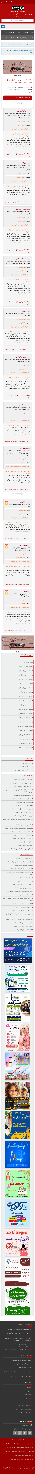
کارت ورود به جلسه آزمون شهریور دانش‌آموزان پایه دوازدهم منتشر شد (19, 1334)
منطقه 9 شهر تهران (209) (25, 701)
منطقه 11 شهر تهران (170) (25, 709)
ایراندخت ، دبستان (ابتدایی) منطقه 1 (23, 881)
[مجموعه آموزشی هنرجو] (17, 1272)
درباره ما (29, 1387)
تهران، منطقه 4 (22, 554)
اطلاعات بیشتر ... (8, 33)
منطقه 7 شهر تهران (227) (25, 692)
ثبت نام (3, 2)
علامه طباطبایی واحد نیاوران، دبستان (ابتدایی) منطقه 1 (18, 920)
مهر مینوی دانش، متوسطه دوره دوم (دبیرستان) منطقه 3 (18, 828)
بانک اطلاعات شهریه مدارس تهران (23, 770)
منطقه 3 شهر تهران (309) (25, 675)
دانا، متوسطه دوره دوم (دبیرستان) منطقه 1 (21, 904)
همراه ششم (21, 1440)
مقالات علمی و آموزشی (26, 1355)
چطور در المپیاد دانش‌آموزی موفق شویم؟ (21, 1377)
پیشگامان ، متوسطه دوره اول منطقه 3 (22, 839)
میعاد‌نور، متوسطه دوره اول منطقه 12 (23, 780)
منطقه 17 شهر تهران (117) (25, 735)
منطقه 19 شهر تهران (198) (25, 743)
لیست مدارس (8, 1444)
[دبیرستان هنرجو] (17, 67)
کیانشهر (22, 463)
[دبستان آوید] (17, 1213)
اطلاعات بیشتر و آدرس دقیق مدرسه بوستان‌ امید (17, 584)
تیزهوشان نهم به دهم (27, 1455)
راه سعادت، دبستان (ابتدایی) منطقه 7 (22, 911)
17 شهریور (22, 323)
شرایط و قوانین (27, 1395)
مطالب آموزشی (29, 1448)
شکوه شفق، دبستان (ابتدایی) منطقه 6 (22, 930)
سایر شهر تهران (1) (27, 662)
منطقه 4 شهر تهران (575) (25, 679)
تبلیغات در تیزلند (27, 1398)
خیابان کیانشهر (20, 177)
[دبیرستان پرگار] (17, 1154)
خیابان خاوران (21, 125)
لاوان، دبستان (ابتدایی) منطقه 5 (24, 842)
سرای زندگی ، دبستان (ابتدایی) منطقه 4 (22, 809)
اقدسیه (23, 603)
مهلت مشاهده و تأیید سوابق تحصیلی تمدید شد (19, 1329)
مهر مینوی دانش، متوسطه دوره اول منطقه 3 (21, 835)
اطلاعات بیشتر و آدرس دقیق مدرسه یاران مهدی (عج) (18, 397)
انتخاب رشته (18, 1455)
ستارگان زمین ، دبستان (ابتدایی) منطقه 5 (21, 849)
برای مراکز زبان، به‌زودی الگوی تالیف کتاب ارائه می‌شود (18, 1350)
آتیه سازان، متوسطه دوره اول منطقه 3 (22, 795)
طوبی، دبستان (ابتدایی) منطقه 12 (23, 888)
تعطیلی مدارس (20, 1448)
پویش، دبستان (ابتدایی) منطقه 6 (23, 816)
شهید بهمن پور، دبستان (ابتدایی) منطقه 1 (21, 869)
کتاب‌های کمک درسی (27, 1463)
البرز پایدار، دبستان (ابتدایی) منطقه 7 (22, 786)
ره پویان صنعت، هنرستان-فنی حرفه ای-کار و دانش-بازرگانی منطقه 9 (18, 899)
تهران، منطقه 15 (21, 121)
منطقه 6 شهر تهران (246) (25, 688)
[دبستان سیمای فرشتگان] (17, 1066)
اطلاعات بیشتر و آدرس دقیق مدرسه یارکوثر (15, 350)
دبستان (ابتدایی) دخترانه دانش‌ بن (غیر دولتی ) (18, 523)
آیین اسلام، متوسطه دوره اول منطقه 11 (22, 895)
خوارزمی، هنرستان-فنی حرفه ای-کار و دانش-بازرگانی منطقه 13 (18, 915)
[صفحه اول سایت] (18, 8)
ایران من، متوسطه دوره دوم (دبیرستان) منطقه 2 (20, 862)
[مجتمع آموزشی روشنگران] (17, 1125)
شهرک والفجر (21, 271)
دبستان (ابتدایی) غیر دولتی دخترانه (20, 518)
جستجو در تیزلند (19, 20)
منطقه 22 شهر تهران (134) (25, 748)
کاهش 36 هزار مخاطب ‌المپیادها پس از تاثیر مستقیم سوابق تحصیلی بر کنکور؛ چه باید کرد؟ (18, 1340)
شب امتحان (31, 1451)
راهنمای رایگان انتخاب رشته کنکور (20, 44)
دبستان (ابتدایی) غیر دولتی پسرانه (20, 129)
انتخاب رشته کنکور (15, 1459)
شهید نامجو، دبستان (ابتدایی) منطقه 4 (22, 926)
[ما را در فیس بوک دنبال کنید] (15, 1435)
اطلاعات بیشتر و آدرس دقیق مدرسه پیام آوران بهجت (18, 155)
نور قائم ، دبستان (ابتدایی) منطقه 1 (23, 878)
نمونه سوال (14, 1440)
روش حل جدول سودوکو (25, 1368)
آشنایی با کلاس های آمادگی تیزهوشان (21, 1360)
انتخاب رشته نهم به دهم (27, 1459)
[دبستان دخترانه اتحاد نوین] (17, 1242)
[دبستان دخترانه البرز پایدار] (17, 1037)
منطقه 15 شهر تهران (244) (25, 726)
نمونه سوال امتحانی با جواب (24, 37)
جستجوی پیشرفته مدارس (23, 97)
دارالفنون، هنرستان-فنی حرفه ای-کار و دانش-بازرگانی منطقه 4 (18, 820)
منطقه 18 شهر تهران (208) (25, 739)
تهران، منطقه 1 (22, 600)
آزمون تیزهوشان (22, 1451)
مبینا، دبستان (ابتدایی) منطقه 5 (24, 858)
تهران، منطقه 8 (22, 510)
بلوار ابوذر (22, 369)
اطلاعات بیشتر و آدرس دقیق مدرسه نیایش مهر (16, 489)
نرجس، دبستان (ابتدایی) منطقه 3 (23, 812)
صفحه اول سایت (29, 1440)
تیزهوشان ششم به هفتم (11, 1451)
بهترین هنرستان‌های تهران (25, 767)
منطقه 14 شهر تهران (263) (25, 722)
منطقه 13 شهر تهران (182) (25, 718)
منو (3, 26)
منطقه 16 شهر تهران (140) (25, 731)
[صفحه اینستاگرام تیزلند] (20, 1435)
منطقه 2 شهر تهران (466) (25, 671)
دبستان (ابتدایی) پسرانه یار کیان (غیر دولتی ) (18, 186)
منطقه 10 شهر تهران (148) (25, 705)
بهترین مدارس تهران (27, 763)
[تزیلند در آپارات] (25, 1435)
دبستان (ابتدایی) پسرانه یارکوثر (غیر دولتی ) (19, 332)
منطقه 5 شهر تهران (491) (25, 684)
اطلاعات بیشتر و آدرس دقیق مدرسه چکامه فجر (16, 441)
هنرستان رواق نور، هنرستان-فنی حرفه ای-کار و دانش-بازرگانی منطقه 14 (19, 791)
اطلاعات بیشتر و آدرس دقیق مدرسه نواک (15, 630)
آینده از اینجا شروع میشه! (25, 32)
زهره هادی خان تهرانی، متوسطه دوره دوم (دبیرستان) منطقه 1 (19, 873)
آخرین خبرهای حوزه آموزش (24, 1324)
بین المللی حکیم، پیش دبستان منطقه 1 (22, 885)
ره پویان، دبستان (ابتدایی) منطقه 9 (23, 907)
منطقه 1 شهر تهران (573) (25, 667)
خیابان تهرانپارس (20, 557)
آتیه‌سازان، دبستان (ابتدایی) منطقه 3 (22, 799)
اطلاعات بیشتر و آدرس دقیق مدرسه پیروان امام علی (18, 251)
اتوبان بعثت (21, 221)
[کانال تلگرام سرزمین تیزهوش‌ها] (30, 1435)
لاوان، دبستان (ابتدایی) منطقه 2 (24, 845)
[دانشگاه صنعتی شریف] (17, 951)
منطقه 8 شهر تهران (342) (25, 696)
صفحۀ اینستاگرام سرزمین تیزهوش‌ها (18, 51)
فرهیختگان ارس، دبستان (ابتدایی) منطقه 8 (21, 806)
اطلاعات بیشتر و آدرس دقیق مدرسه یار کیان (16, 202)
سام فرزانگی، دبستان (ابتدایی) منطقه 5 (22, 832)
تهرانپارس (22, 514)
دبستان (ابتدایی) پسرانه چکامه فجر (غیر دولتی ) (18, 425)
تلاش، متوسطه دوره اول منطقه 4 (23, 923)
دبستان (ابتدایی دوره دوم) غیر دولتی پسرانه (18, 466)
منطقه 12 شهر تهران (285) (25, 714)
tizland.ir (31, 1470)
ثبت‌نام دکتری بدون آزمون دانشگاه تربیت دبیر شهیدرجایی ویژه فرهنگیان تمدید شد (20, 1345)
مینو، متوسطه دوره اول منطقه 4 (24, 825)
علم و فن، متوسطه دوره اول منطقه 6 (23, 865)
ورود (9, 2)
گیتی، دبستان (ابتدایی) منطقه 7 (24, 802)
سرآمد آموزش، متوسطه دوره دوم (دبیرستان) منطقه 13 (18, 783)
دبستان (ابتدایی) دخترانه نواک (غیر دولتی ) (19, 612)
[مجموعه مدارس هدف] (17, 1095)
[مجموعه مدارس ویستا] (17, 1301)
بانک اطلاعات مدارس (18, 87)
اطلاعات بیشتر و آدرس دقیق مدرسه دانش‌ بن (16, 538)
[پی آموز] (17, 978)
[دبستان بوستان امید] (17, 1183)
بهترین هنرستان (17, 1444)
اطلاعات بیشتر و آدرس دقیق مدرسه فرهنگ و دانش (19, 303)
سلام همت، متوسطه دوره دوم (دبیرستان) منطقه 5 (19, 891)
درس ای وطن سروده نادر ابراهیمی (22, 1364)
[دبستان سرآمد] (17, 1007)
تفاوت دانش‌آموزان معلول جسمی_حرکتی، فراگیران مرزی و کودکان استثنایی (17, 1372)
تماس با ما (28, 1391)
